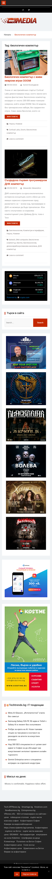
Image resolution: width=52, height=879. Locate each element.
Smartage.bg (27, 807)
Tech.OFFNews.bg (12, 807)
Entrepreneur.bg (28, 810)
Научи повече (29, 874)
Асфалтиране (41, 828)
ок (17, 874)
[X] (29, 10)
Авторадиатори (27, 834)
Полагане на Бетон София (28, 841)
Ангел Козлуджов (30, 85)
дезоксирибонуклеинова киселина (22, 246)
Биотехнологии (15, 230)
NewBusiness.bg (12, 810)
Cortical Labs (14, 130)
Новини (18, 124)
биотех (20, 243)
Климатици (9, 841)
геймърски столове (19, 817)
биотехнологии (29, 243)
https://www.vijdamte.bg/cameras (19, 828)
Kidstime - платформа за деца (26, 838)
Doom (23, 130)
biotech (12, 240)
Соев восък (29, 845)
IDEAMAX (14, 834)
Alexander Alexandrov (32, 188)
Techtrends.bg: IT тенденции (26, 705)
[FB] (23, 10)
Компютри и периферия (33, 230)
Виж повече (12, 117)
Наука (12, 124)
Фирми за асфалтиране (15, 852)
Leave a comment (16, 139)
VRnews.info (9, 814)
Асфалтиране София (30, 821)
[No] (48, 871)
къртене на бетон (13, 831)
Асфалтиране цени (13, 845)
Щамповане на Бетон (33, 848)
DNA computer (22, 240)
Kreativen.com (40, 807)
